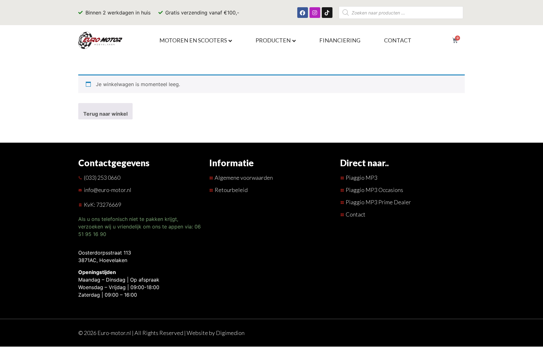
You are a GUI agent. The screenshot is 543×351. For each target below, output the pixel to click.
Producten (273, 40)
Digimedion (230, 332)
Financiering (339, 40)
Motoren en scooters (193, 40)
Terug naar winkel (105, 114)
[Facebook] (302, 12)
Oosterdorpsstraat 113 (104, 253)
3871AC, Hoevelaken (102, 260)
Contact (397, 40)
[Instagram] (315, 12)
